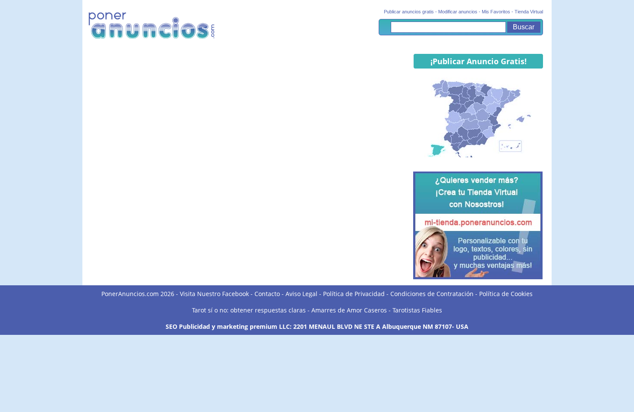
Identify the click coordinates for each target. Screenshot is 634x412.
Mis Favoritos (496, 11)
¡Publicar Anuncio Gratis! (478, 61)
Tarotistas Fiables (417, 310)
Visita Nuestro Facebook (214, 294)
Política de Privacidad (354, 294)
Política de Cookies (506, 294)
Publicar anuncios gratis (409, 11)
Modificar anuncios (457, 11)
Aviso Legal (301, 294)
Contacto (267, 294)
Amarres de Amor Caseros (349, 310)
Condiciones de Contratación (432, 294)
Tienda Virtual (529, 11)
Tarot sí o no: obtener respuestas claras (249, 310)
